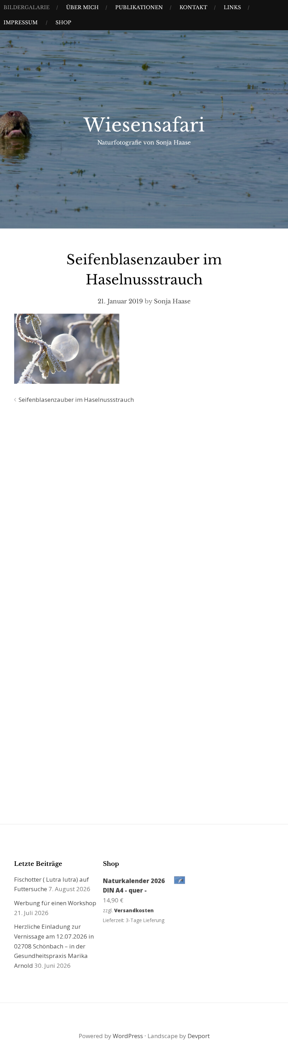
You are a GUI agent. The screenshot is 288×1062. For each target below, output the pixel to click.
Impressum (21, 22)
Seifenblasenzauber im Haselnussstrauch (76, 399)
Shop (63, 22)
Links (232, 7)
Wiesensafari (144, 125)
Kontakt (193, 7)
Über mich (82, 7)
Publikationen (139, 7)
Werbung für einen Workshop (55, 903)
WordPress (128, 1036)
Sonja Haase (172, 301)
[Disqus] (144, 510)
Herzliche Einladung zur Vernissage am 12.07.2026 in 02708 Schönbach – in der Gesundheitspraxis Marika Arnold (54, 946)
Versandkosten (134, 910)
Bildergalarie (27, 7)
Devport (199, 1036)
